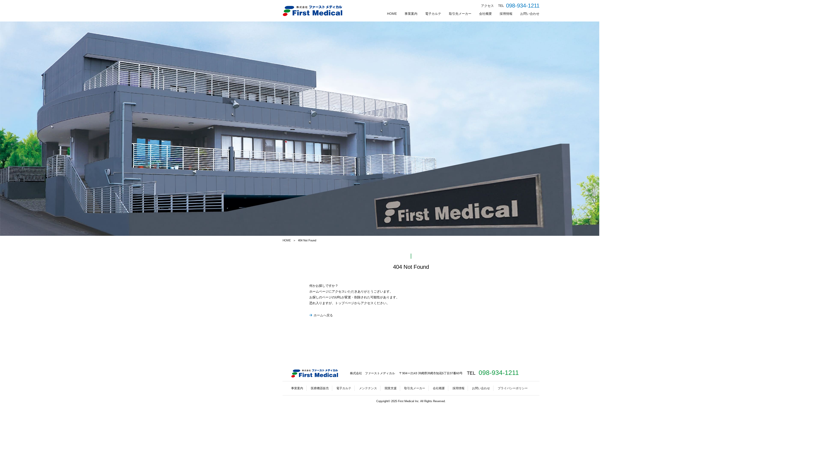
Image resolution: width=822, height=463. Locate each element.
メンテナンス (368, 388)
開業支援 (391, 388)
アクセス (487, 6)
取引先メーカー (460, 13)
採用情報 (506, 13)
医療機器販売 (320, 388)
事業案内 (411, 13)
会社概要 (485, 13)
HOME (392, 13)
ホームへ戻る (323, 315)
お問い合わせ (529, 13)
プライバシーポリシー (513, 388)
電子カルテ (433, 13)
